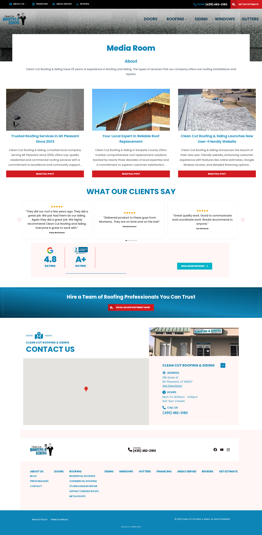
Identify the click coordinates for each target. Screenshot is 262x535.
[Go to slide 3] (129, 240)
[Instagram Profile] (228, 449)
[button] (96, 273)
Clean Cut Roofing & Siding (188, 365)
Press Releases (39, 481)
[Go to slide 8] (136, 240)
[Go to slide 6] (133, 240)
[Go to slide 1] (126, 240)
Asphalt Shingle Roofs (84, 491)
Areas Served (64, 3)
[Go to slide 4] (130, 240)
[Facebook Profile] (215, 449)
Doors (150, 19)
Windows (225, 19)
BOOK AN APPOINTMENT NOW (133, 307)
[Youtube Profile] (221, 449)
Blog (33, 476)
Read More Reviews (193, 266)
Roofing (175, 19)
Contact (36, 486)
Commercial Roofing (83, 481)
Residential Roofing (82, 476)
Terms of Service (59, 519)
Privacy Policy (39, 519)
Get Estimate (228, 471)
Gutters (250, 19)
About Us (18, 3)
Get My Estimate (249, 4)
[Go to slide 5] (132, 240)
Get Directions (172, 386)
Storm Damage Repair (83, 486)
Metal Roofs (77, 496)
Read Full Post (45, 173)
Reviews (84, 3)
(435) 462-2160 (175, 412)
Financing (42, 3)
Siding (201, 19)
